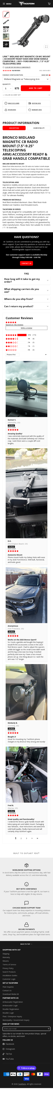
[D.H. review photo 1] (26, 493)
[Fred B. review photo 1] (26, 775)
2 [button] (21, 838)
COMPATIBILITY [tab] (39, 128)
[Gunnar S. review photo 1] (26, 389)
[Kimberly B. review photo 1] (26, 692)
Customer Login (9, 979)
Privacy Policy (8, 968)
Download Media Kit (11, 994)
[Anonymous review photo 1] (26, 595)
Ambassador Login (10, 1005)
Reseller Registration (11, 1009)
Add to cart (35, 88)
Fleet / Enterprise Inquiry (12, 1016)
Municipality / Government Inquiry (16, 1020)
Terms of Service (9, 964)
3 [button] (26, 838)
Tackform (22, 1084)
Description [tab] (14, 128)
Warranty (6, 957)
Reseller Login (8, 1013)
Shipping (6, 954)
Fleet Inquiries (8, 987)
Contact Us (7, 990)
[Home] (26, 3)
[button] (11, 335)
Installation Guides (10, 975)
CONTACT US (26, 263)
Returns (6, 961)
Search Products (9, 972)
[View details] (27, 870)
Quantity (7, 84)
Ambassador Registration (13, 1002)
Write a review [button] (26, 328)
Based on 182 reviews (14, 324)
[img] (26, 430)
